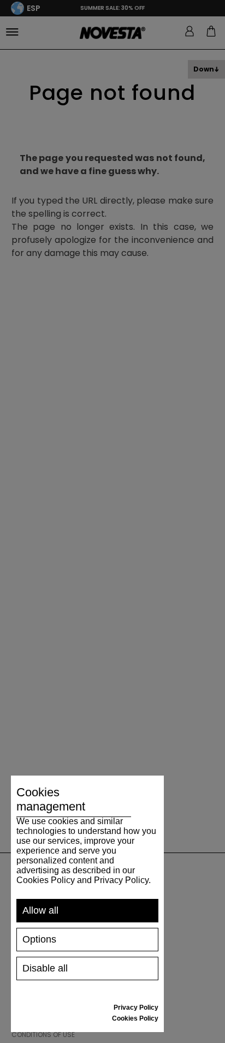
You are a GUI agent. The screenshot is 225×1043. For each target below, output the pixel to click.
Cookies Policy (135, 1018)
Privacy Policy (136, 1007)
